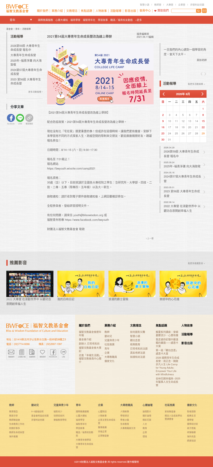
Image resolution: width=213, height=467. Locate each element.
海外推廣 (13, 436)
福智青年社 (89, 19)
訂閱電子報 (21, 357)
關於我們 (84, 325)
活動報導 (26, 28)
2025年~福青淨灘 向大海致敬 (26, 62)
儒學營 (190, 419)
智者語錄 (191, 411)
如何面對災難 (137, 331)
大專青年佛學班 (83, 439)
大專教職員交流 (127, 428)
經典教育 (135, 344)
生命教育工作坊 (16, 423)
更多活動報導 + (35, 92)
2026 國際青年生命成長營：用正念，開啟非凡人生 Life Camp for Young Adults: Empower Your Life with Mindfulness (167, 366)
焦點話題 (161, 325)
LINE (63, 357)
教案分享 (13, 415)
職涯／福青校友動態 (121, 19)
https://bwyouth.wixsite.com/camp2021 (71, 168)
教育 (145, 428)
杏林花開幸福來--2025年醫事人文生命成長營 (168, 382)
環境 (145, 436)
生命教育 (124, 423)
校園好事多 (14, 428)
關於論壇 (147, 415)
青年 (12, 20)
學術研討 (124, 415)
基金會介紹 (85, 339)
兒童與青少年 (112, 340)
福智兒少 (58, 411)
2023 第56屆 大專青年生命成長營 (25, 81)
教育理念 (13, 411)
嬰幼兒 (108, 336)
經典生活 (191, 415)
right (205, 74)
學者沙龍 (124, 419)
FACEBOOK (53, 357)
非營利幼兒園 (37, 419)
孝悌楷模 (191, 432)
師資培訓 (191, 440)
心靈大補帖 (61, 19)
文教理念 (135, 325)
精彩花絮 (147, 419)
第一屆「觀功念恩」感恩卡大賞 (167, 351)
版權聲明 (32, 357)
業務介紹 (110, 325)
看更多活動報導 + (196, 83)
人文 (145, 423)
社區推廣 (109, 344)
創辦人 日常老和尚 (89, 343)
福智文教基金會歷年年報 (90, 333)
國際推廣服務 (45, 19)
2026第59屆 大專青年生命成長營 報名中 (25, 47)
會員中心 (145, 10)
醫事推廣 (102, 427)
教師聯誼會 (14, 419)
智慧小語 (135, 336)
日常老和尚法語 (139, 348)
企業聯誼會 (103, 435)
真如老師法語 (137, 352)
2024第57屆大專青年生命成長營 (26, 72)
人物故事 (187, 325)
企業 (107, 352)
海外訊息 (191, 436)
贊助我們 (163, 10)
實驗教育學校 (60, 419)
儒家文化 (109, 361)
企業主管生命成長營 (106, 421)
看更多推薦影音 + (196, 263)
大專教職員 (111, 356)
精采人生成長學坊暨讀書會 (173, 417)
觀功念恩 (135, 340)
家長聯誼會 (170, 411)
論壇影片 (147, 411)
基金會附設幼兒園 (40, 415)
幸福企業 (102, 431)
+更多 (138, 19)
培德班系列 (59, 415)
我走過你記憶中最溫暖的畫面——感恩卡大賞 (167, 343)
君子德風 (191, 428)
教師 (107, 331)
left (201, 74)
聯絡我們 (204, 10)
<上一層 (150, 238)
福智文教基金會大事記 (90, 349)
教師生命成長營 (16, 432)
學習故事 (103, 19)
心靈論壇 (148, 405)
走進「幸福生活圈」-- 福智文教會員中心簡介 (91, 358)
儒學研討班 (192, 423)
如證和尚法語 (137, 356)
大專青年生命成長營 (23, 55)
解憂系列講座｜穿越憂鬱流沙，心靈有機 (167, 333)
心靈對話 (102, 411)
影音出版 (187, 343)
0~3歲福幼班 (37, 411)
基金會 (9, 28)
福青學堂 (75, 19)
